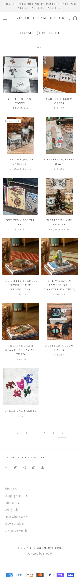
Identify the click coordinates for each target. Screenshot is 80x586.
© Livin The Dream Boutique (40, 548)
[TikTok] (33, 467)
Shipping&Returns (16, 496)
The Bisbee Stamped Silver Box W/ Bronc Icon (20, 285)
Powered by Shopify (40, 553)
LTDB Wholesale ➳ (16, 517)
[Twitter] (15, 467)
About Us (10, 489)
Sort (38, 47)
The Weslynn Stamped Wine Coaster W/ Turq (59, 285)
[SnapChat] (42, 467)
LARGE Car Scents (21, 410)
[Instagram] (24, 467)
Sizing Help (11, 509)
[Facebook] (6, 467)
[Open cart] (75, 18)
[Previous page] (18, 433)
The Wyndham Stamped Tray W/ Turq (20, 350)
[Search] (68, 18)
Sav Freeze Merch (15, 530)
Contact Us (11, 503)
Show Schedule (14, 523)
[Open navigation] (5, 18)
